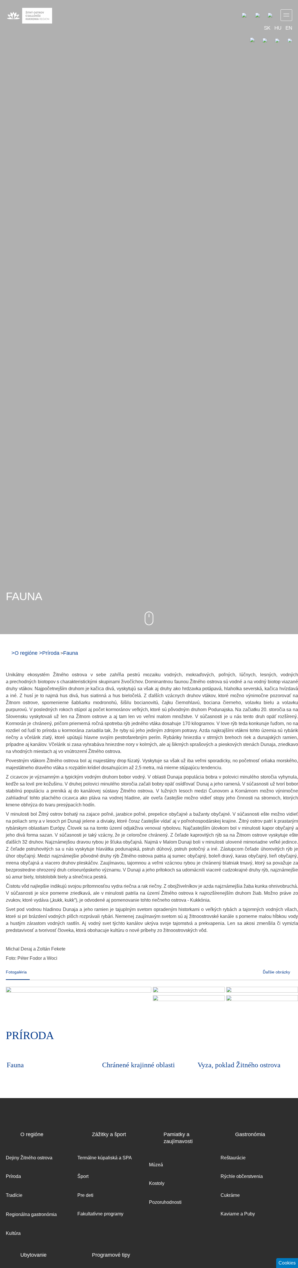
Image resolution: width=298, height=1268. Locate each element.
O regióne (26, 653)
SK (267, 28)
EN (288, 28)
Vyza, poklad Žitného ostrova (239, 1065)
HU (277, 28)
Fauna (70, 653)
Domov (8, 653)
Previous (270, 1036)
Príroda (50, 653)
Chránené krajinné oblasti (138, 1065)
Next (286, 1036)
